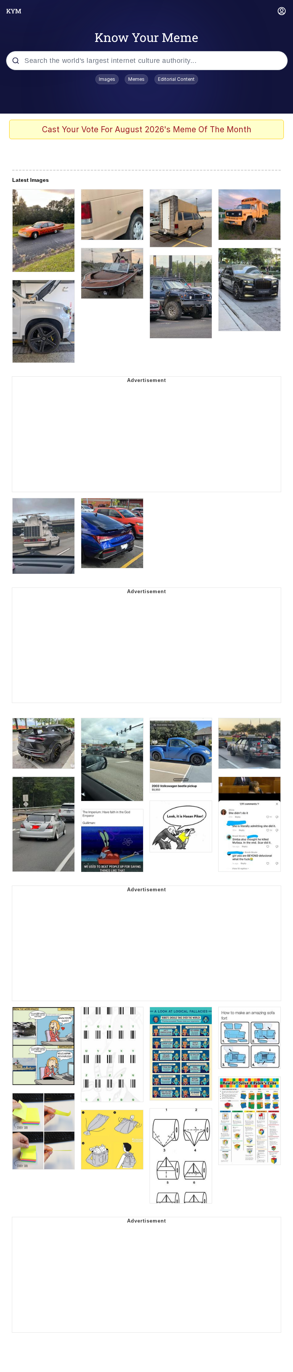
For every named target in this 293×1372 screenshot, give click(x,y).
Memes (136, 79)
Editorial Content (176, 79)
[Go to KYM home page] (13, 11)
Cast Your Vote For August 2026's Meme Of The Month (146, 129)
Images (107, 79)
